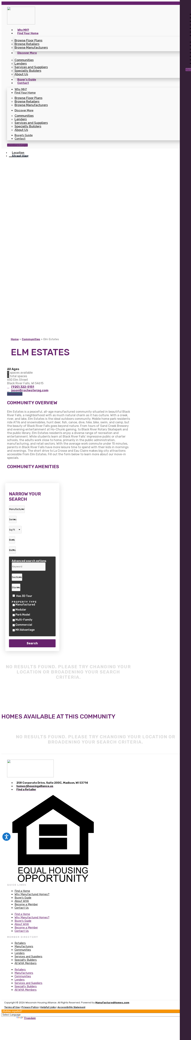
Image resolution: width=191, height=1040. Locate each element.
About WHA (22, 901)
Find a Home (22, 891)
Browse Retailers (27, 44)
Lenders (21, 63)
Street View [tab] (20, 155)
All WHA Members (26, 963)
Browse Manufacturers (31, 47)
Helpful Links (48, 1007)
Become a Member (26, 904)
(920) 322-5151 (22, 387)
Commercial (23, 624)
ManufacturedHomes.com (112, 1002)
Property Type (24, 601)
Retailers (20, 943)
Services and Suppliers (31, 67)
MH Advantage (25, 629)
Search (32, 643)
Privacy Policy (30, 1007)
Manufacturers (24, 946)
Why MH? (23, 30)
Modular (20, 609)
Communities (24, 60)
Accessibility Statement (71, 1007)
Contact (23, 83)
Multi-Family (23, 619)
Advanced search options (29, 561)
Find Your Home (27, 33)
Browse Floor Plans (28, 40)
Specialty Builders (28, 70)
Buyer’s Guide (26, 79)
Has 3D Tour (24, 596)
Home (15, 339)
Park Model (22, 614)
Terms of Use (12, 1007)
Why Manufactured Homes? (32, 894)
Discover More (27, 53)
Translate (30, 1018)
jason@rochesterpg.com (29, 390)
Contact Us (22, 907)
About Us (21, 74)
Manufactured (25, 604)
